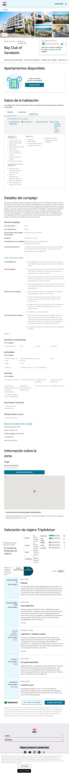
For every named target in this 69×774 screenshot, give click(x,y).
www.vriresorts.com (10, 440)
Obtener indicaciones (24, 472)
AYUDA (7, 736)
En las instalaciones (18, 569)
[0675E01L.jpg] (17, 25)
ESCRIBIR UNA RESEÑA (54, 702)
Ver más (23, 623)
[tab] (14, 60)
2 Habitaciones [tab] (33, 113)
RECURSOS (8, 740)
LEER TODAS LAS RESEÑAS (32, 702)
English (60, 571)
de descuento (28, 569)
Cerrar (6, 334)
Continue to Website (24, 771)
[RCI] (4, 4)
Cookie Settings (24, 766)
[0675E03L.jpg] (60, 18)
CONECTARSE (59, 4)
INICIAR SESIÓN (34, 85)
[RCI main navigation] (66, 4)
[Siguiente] (65, 44)
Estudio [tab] (10, 112)
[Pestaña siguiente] (67, 60)
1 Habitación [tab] (21, 112)
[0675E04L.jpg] (43, 31)
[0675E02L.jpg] (43, 18)
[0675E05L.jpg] (60, 31)
